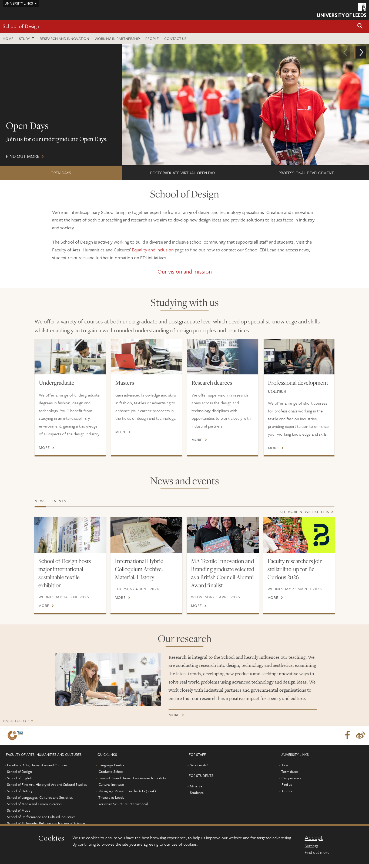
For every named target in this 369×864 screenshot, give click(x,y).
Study (24, 38)
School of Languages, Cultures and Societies (40, 797)
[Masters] (146, 356)
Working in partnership (117, 38)
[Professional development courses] (299, 356)
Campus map (291, 778)
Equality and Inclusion (153, 249)
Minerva (196, 786)
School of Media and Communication (34, 804)
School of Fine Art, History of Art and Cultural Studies (47, 784)
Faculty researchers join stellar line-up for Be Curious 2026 (295, 569)
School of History (19, 791)
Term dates (289, 771)
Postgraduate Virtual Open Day (182, 173)
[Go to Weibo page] (360, 735)
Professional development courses (298, 386)
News (40, 501)
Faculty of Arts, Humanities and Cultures (37, 765)
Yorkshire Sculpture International (123, 804)
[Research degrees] (222, 356)
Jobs (284, 765)
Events (59, 501)
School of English (19, 778)
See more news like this (304, 511)
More (44, 447)
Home (8, 38)
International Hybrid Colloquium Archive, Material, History (139, 569)
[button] (360, 26)
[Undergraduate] (70, 356)
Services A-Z (199, 765)
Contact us (175, 38)
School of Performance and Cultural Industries (41, 816)
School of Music (18, 810)
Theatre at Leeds (111, 797)
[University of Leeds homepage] (341, 10)
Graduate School (111, 771)
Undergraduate (56, 382)
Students (196, 792)
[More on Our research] (108, 679)
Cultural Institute (111, 784)
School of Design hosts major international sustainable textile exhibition (64, 573)
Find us (286, 784)
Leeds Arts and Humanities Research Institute (132, 778)
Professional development (306, 173)
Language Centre (112, 765)
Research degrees (212, 382)
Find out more (317, 852)
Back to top (16, 720)
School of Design (21, 26)
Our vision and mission (184, 271)
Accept (314, 837)
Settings (311, 846)
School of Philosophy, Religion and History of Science (46, 823)
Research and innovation (64, 38)
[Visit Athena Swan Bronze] (16, 735)
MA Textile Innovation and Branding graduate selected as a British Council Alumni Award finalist (222, 573)
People (152, 38)
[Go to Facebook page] (347, 735)
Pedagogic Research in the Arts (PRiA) (127, 791)
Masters (124, 382)
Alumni (286, 791)
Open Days (61, 173)
